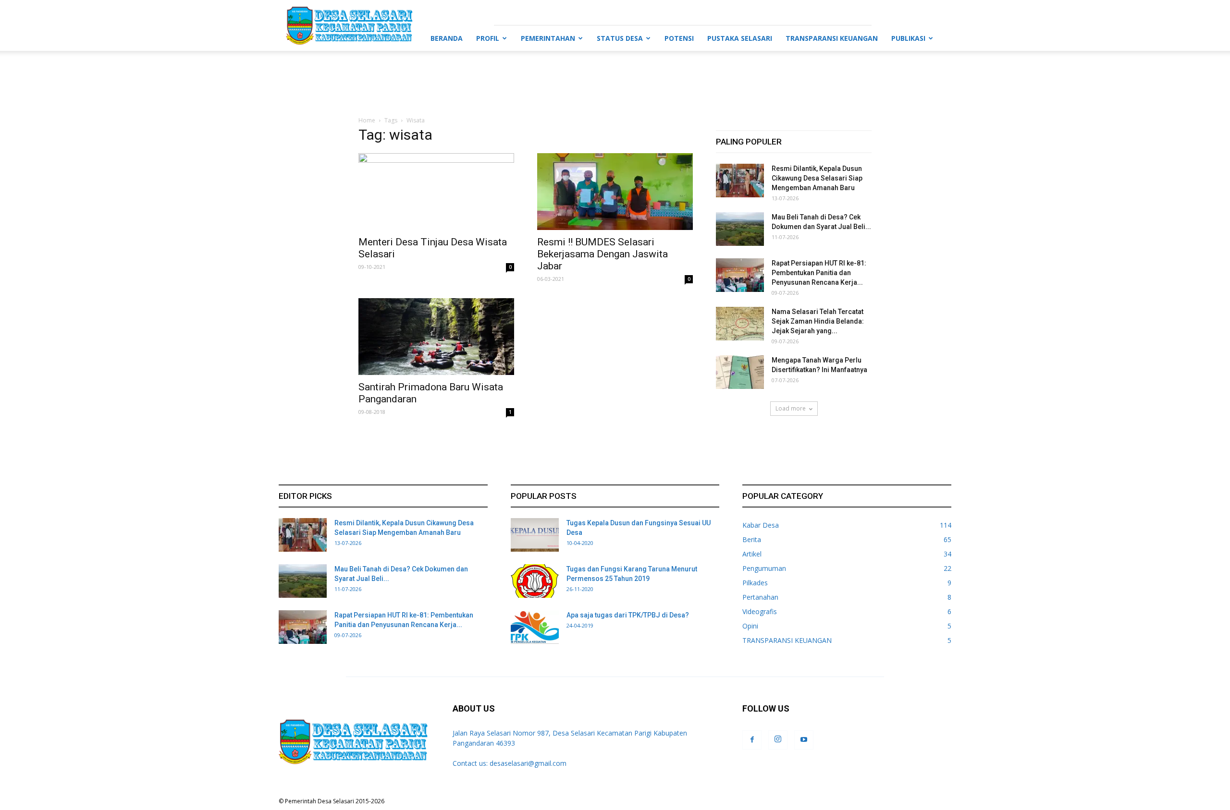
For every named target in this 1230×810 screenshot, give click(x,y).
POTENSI (679, 38)
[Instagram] (777, 740)
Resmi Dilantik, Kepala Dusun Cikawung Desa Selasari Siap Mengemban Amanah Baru (817, 178)
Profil (487, 38)
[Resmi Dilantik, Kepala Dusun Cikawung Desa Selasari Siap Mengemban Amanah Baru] (740, 180)
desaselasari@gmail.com (528, 763)
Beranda (446, 38)
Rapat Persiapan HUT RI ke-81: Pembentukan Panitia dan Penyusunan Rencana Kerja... (819, 272)
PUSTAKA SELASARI (739, 38)
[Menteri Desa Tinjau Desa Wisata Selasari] (436, 191)
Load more (790, 408)
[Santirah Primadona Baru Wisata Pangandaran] (436, 336)
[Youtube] (803, 740)
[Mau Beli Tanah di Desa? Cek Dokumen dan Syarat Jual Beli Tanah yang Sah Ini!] (740, 229)
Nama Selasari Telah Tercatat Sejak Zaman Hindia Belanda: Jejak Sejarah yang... (818, 321)
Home (366, 120)
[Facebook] (752, 740)
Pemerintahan (548, 38)
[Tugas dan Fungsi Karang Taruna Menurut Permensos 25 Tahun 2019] (535, 581)
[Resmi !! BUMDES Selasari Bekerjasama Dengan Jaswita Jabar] (615, 191)
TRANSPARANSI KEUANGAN (832, 38)
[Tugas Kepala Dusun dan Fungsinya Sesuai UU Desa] (535, 535)
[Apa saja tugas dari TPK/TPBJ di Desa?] (535, 627)
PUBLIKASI (908, 38)
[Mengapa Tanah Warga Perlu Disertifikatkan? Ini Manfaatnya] (740, 372)
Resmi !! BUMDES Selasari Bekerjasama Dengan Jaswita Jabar (602, 254)
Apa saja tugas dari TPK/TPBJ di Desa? (627, 615)
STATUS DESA (620, 38)
